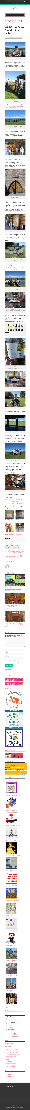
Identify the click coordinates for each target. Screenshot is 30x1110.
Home (7, 20)
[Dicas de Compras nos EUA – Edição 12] (11, 928)
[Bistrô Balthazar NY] (11, 1004)
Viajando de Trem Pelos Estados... (13, 855)
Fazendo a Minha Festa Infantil (12, 1054)
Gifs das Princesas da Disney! (12, 840)
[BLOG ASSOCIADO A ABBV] (14, 709)
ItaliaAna (7, 1059)
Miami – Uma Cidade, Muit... (12, 885)
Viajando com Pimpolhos (11, 1066)
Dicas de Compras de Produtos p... (13, 900)
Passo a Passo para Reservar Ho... (13, 870)
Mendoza (12, 20)
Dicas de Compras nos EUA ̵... (12, 915)
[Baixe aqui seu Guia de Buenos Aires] (14, 685)
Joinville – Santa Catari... (11, 945)
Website (7, 656)
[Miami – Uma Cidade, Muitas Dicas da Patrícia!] (11, 898)
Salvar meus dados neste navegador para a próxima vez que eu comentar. (14, 662)
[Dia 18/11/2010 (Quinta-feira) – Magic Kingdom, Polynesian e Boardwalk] (11, 989)
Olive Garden (10, 1019)
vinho (18, 547)
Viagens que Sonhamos (11, 1064)
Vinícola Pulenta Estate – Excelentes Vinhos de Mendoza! (13, 556)
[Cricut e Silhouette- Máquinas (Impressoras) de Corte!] (11, 793)
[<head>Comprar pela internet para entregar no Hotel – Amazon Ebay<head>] (11, 823)
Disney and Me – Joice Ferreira (12, 1051)
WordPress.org (9, 1078)
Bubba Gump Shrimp (12, 1020)
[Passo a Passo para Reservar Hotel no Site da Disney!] (11, 883)
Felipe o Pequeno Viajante (11, 1057)
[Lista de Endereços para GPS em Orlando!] (11, 808)
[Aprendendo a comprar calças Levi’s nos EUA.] (11, 838)
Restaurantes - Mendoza (17, 38)
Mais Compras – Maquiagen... (12, 930)
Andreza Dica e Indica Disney (12, 1049)
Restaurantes (10, 38)
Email (6, 652)
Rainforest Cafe (11, 1029)
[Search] (24, 1)
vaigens (14, 547)
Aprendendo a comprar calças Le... (13, 825)
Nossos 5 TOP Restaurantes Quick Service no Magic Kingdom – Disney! (13, 588)
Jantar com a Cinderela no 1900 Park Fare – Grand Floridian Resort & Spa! (15, 606)
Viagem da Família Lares (11, 1063)
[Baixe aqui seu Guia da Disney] (14, 681)
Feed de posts (9, 1074)
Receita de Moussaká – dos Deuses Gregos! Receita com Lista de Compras (16, 552)
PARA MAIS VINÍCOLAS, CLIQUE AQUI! (15, 503)
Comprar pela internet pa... (11, 810)
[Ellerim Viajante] (15, 8)
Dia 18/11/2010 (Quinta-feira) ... (12, 975)
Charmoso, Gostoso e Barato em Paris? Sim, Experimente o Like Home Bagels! (14, 624)
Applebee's (10, 1025)
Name (6, 648)
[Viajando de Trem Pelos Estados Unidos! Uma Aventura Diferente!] (11, 868)
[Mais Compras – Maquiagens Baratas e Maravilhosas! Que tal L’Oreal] (11, 943)
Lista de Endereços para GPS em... (13, 795)
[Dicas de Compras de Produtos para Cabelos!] (11, 913)
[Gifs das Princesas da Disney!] (11, 853)
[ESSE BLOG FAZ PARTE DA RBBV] (14, 728)
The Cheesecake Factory (13, 1022)
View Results (15, 1036)
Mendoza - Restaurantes (14, 37)
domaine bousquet (15, 545)
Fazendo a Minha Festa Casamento (13, 1052)
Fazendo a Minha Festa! (11, 1056)
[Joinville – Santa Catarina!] (11, 958)
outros (9, 1030)
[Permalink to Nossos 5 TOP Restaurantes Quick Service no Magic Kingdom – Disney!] (15, 586)
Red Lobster (10, 1027)
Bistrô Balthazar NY (10, 990)
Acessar (7, 1072)
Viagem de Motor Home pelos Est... (13, 960)
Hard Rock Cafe (11, 1024)
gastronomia (8, 547)
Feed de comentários (10, 1076)
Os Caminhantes (9, 1061)
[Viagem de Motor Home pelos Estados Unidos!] (11, 973)
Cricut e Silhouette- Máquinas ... (12, 780)
